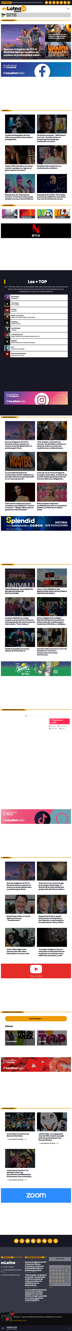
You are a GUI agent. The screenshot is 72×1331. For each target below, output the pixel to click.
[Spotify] (61, 2)
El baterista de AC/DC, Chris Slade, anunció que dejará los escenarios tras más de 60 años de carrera (51, 197)
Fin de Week (12, 1041)
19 (56, 1277)
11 (53, 1274)
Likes (62, 728)
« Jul (50, 1287)
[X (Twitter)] (50, 2)
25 (54, 1281)
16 (69, 1274)
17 (50, 1277)
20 (60, 1277)
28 (63, 1281)
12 (56, 1274)
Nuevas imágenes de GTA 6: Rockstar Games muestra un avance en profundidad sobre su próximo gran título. (18, 445)
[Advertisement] (36, 94)
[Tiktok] (38, 1241)
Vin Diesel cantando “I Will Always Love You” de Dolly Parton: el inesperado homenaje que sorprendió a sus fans (51, 138)
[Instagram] (65, 2)
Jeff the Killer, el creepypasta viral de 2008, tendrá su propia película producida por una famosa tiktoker (51, 1137)
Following (62, 726)
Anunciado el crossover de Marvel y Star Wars (18, 1135)
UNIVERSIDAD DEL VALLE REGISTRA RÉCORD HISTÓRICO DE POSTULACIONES (19, 591)
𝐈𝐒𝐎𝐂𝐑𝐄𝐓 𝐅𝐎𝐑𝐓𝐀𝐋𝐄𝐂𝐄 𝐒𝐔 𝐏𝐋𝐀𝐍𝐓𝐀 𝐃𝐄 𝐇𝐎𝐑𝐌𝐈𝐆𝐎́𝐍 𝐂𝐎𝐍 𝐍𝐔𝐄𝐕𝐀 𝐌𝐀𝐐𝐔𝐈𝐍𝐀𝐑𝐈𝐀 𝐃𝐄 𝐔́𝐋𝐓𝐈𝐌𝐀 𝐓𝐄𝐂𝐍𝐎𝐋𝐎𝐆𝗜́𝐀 (52, 652)
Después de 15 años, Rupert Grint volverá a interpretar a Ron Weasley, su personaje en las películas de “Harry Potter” (51, 919)
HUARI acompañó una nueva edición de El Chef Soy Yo (17, 650)
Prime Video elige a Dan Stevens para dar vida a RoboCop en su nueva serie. (18, 951)
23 (69, 1277)
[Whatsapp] (50, 1241)
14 (63, 1274)
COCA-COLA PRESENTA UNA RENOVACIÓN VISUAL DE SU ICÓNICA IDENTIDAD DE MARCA (52, 591)
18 (53, 1277)
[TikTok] (57, 2)
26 (57, 1281)
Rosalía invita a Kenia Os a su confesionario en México (49, 167)
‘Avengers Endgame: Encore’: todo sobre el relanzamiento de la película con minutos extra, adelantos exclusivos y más (52, 952)
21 (63, 1277)
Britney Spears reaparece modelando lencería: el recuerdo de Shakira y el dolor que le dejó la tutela (52, 506)
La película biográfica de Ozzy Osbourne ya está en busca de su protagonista (19, 137)
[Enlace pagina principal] (14, 9)
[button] (13, 1311)
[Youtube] (44, 1241)
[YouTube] (46, 2)
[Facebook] (68, 2)
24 (50, 1281)
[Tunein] (54, 2)
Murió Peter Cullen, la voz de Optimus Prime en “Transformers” (18, 918)
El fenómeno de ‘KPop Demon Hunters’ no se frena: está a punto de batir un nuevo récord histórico (19, 197)
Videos (52, 726)
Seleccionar (36, 1019)
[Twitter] (27, 1241)
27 (60, 1281)
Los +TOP (42, 1041)
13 (60, 1274)
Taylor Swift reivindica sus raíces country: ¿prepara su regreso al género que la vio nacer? (19, 168)
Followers (53, 728)
